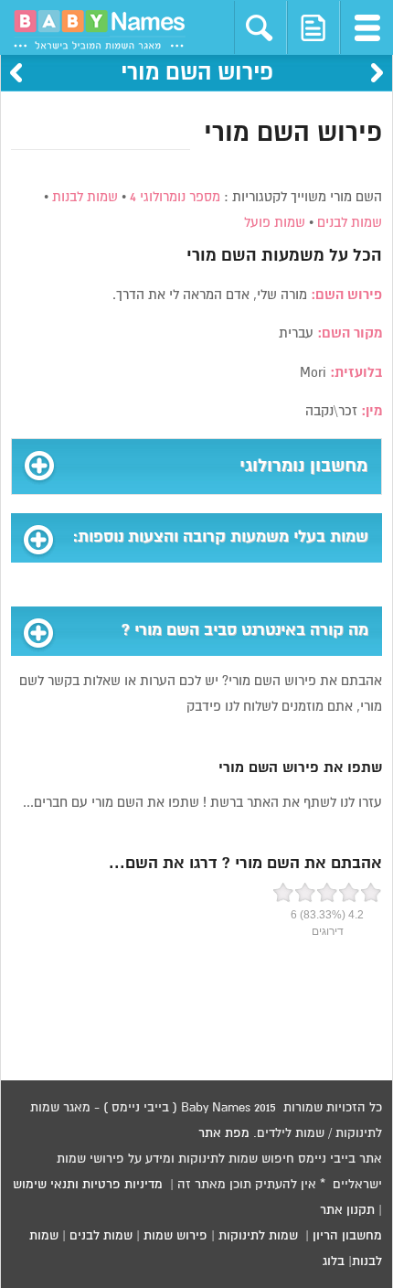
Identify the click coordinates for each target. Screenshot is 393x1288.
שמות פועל (274, 223)
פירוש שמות (175, 1235)
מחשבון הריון (347, 1235)
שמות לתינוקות (258, 1235)
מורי (201, 256)
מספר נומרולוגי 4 (175, 197)
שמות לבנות (85, 197)
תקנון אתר (347, 1210)
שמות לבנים (349, 223)
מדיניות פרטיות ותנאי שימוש (88, 1184)
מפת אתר (224, 1133)
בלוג (334, 1261)
